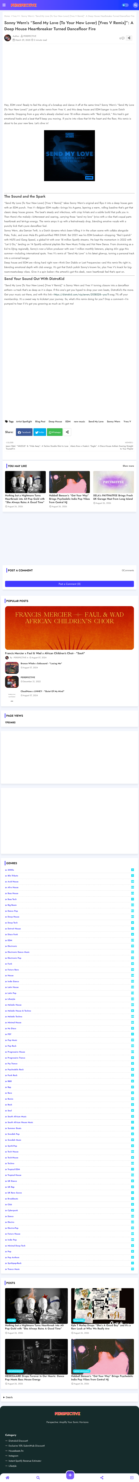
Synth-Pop (70, 1145)
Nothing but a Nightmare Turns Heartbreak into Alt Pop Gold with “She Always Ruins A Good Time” (25, 499)
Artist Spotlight (24, 421)
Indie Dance (71, 981)
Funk (71, 963)
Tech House (71, 1151)
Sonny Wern (113, 421)
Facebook (26, 432)
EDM (68, 421)
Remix (71, 1098)
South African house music (70, 1122)
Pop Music (71, 1040)
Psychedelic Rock (70, 1069)
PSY (70, 1034)
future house (71, 1233)
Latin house (71, 987)
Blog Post (40, 421)
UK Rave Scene (70, 1192)
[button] (135, 5)
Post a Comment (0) (70, 584)
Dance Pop (71, 911)
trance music (70, 1269)
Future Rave (71, 969)
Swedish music (70, 1140)
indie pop (71, 1239)
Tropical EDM (70, 1169)
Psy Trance (70, 1063)
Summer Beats (70, 1128)
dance (71, 1216)
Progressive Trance (70, 1057)
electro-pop (71, 1228)
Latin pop (71, 993)
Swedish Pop (70, 1134)
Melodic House (71, 1004)
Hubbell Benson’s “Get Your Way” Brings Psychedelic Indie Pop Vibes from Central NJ (69, 499)
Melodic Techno (71, 1016)
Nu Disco (70, 1028)
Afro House (71, 887)
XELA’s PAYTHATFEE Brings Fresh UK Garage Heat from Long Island (113, 497)
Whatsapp (56, 432)
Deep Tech (70, 922)
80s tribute (70, 875)
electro (71, 1222)
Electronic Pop (71, 958)
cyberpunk (70, 1210)
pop (70, 1251)
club (70, 1204)
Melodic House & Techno (70, 1010)
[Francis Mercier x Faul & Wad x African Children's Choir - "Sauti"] (69, 628)
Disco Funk (70, 934)
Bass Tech (70, 899)
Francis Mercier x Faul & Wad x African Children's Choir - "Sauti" (45, 653)
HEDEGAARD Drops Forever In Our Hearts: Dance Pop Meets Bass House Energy (34, 1378)
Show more (128, 465)
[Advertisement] (71, 540)
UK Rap (70, 1187)
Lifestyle (71, 999)
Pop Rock (71, 1045)
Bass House (71, 893)
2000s (70, 869)
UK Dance (70, 1181)
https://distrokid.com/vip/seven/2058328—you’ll (81, 294)
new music (79, 421)
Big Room (71, 905)
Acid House (71, 881)
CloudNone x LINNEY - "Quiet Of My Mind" (42, 691)
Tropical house (71, 1175)
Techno (71, 1163)
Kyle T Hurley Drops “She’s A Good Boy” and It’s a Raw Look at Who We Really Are (101, 1327)
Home (7, 16)
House (71, 975)
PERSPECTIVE (28, 677)
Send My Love (96, 421)
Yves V (15, 16)
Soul (70, 1110)
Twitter (41, 432)
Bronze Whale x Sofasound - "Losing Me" (41, 663)
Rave (70, 1092)
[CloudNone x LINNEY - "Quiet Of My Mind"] (12, 696)
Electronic (71, 946)
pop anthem (70, 1257)
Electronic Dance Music (71, 952)
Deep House (55, 421)
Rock (70, 1104)
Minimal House (71, 1022)
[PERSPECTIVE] (12, 682)
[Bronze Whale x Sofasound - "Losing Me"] (12, 668)
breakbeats (70, 1198)
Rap (70, 1087)
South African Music (70, 1116)
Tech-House (70, 1157)
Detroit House (70, 928)
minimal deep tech (70, 1245)
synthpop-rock (70, 1263)
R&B (70, 1081)
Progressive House (71, 1051)
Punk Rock (70, 1075)
